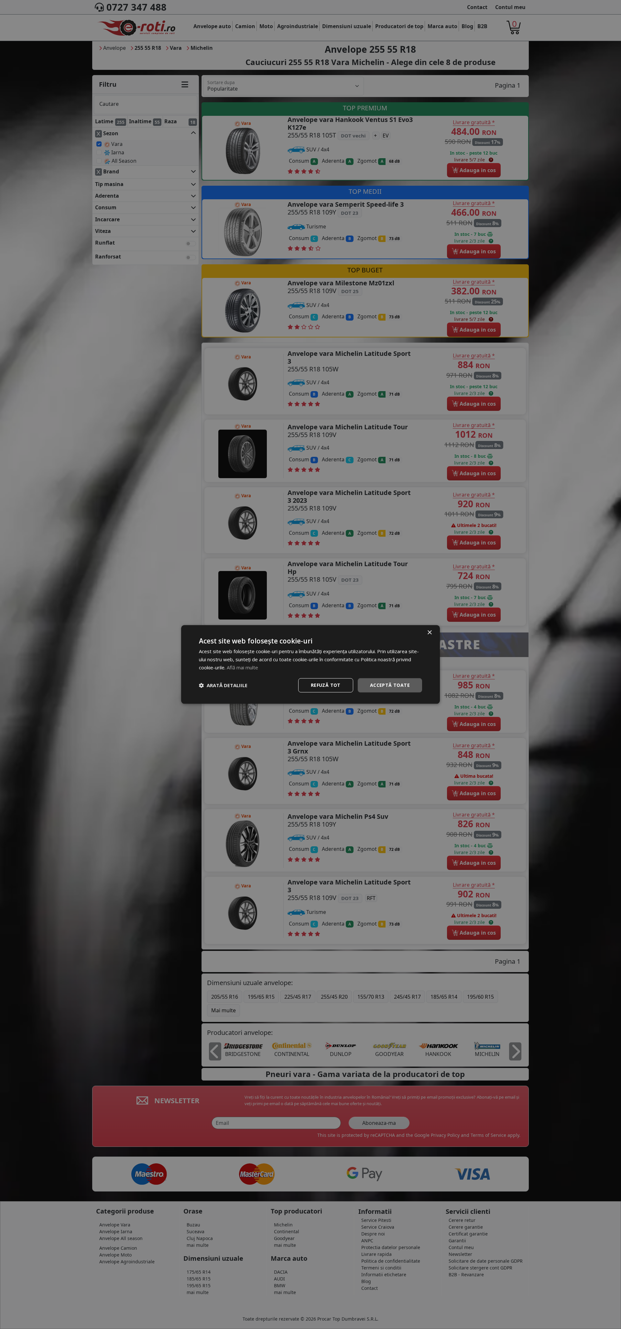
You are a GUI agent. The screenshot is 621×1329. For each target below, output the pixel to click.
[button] (223, 685)
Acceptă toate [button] (390, 685)
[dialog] (310, 664)
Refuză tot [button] (326, 685)
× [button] (429, 632)
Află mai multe (242, 667)
